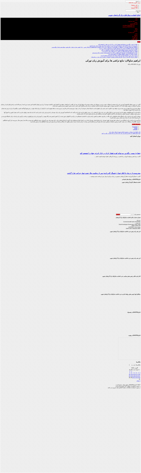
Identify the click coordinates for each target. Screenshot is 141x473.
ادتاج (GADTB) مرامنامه (129, 26)
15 (131, 374)
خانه (136, 18)
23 (129, 376)
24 (139, 377)
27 (134, 377)
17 (139, 376)
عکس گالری (134, 39)
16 (129, 374)
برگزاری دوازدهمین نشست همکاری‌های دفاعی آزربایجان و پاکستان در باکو (119, 50)
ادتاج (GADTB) (133, 24)
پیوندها (135, 35)
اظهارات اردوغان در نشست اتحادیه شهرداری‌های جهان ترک (124, 132)
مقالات (135, 22)
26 (136, 377)
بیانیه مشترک (131, 32)
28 (133, 377)
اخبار (136, 19)
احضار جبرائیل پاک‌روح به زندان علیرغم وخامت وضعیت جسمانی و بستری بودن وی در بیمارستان (114, 57)
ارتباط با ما (134, 36)
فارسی (135, 6)
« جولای (138, 380)
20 (134, 376)
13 (134, 374)
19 (136, 376)
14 (133, 374)
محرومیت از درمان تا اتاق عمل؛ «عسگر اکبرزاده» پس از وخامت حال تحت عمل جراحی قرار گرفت (113, 45)
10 (139, 374)
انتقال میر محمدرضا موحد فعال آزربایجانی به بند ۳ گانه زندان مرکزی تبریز (119, 51)
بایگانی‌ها (138, 365)
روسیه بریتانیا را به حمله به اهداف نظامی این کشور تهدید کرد (122, 54)
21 (133, 376)
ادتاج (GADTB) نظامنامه (129, 25)
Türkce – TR (134, 8)
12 (136, 374)
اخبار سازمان (131, 21)
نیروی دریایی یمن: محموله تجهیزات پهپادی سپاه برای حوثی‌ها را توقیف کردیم (119, 55)
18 (138, 376)
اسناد (136, 29)
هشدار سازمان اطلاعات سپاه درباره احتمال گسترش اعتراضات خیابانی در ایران (118, 48)
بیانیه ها (135, 31)
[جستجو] (139, 1)
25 (138, 377)
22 (131, 376)
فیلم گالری (134, 38)
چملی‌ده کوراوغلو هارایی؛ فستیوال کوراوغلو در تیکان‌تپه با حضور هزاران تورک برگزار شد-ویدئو (114, 52)
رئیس (136, 28)
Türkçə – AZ (134, 5)
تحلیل (136, 33)
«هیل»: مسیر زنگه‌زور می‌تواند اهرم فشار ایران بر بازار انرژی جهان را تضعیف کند (117, 44)
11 (138, 374)
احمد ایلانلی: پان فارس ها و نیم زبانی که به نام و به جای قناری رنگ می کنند (121, 133)
